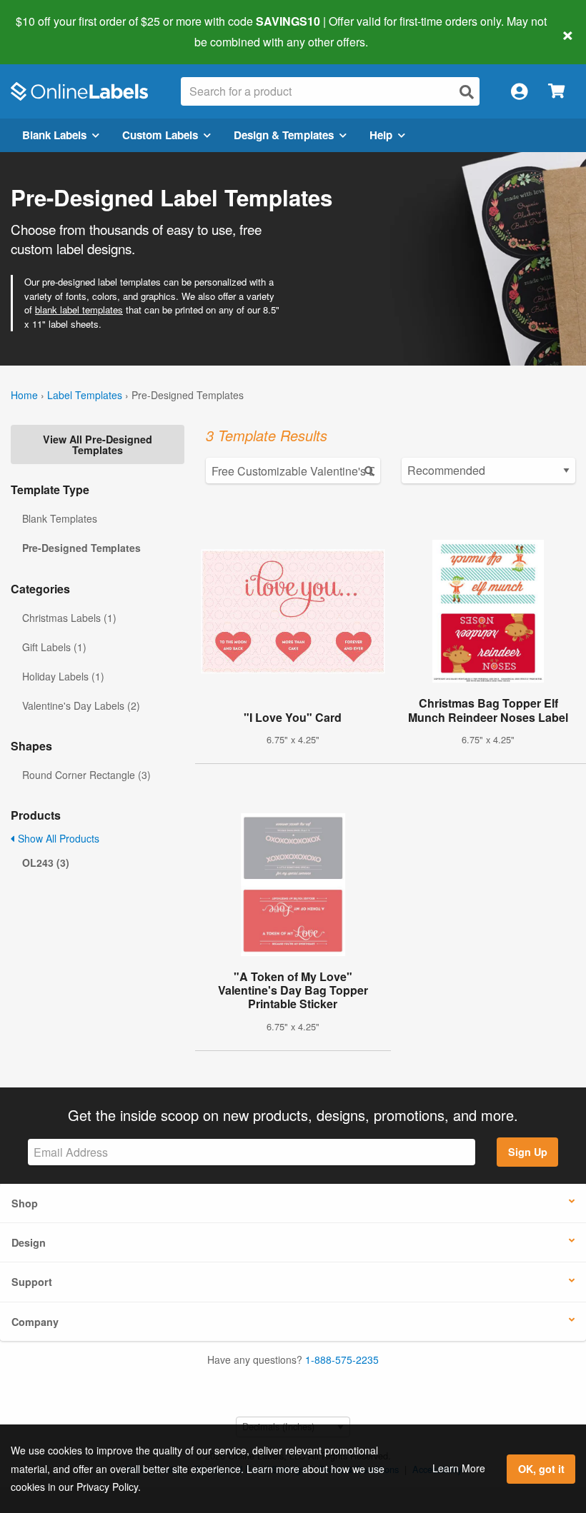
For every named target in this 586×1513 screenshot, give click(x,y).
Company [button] (35, 1322)
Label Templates (84, 395)
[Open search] (467, 92)
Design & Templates (284, 135)
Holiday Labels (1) (63, 676)
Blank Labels (54, 135)
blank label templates (79, 309)
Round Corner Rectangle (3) (86, 775)
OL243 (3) (45, 862)
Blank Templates (59, 518)
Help (380, 135)
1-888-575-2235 (342, 1359)
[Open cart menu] (556, 92)
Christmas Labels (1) (69, 617)
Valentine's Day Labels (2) (81, 705)
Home (24, 395)
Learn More (458, 1468)
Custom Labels (160, 135)
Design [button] (28, 1242)
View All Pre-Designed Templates (97, 444)
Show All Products (57, 838)
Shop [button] (24, 1203)
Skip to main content (52, 31)
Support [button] (31, 1282)
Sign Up (527, 1152)
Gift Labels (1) (54, 647)
